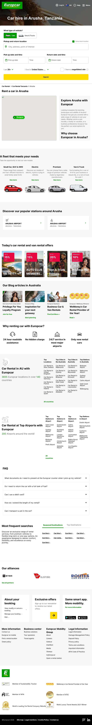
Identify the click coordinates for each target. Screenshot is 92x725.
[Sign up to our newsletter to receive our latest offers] (53, 615)
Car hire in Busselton (81, 533)
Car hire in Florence (69, 533)
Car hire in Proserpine (81, 538)
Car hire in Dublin (58, 533)
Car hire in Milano (46, 533)
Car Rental (6, 86)
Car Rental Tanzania (19, 86)
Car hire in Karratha (46, 542)
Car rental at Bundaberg (58, 538)
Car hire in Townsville (69, 538)
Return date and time (56, 55)
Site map (20, 720)
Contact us (54, 720)
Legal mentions (31, 720)
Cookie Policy (43, 720)
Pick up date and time (13, 55)
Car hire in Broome (46, 538)
